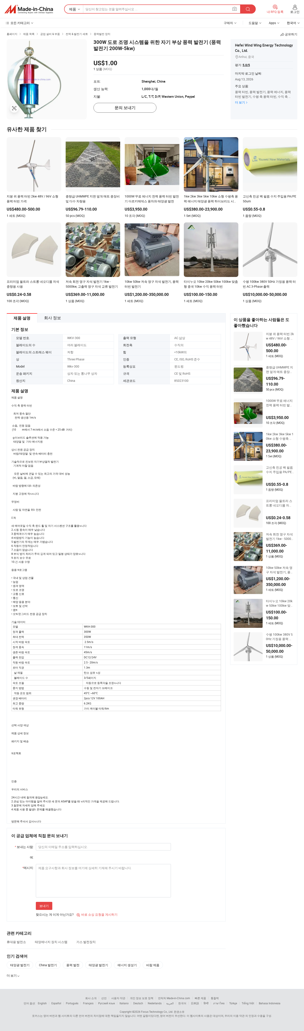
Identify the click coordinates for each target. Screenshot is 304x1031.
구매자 (228, 23)
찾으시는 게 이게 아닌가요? (55, 914)
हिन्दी (206, 1003)
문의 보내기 (125, 107)
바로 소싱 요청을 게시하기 (97, 914)
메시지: (28, 868)
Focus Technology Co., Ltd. (157, 1011)
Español (56, 1003)
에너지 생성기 (127, 965)
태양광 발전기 (20, 965)
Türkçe (233, 1003)
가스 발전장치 (86, 942)
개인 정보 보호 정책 (141, 998)
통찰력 (215, 998)
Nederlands (155, 1003)
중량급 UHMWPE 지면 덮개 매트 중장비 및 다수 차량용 (279, 369)
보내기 (44, 906)
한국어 (182, 1003)
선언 (104, 998)
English (42, 1003)
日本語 (195, 1003)
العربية (170, 1003)
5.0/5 (246, 65)
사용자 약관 (118, 998)
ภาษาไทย (219, 1003)
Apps (272, 23)
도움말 (253, 23)
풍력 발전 (72, 965)
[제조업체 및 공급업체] (28, 9)
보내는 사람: (24, 847)
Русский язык (106, 1003)
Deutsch (138, 1003)
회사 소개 (91, 998)
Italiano (124, 1003)
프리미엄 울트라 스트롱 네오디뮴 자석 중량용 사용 (279, 503)
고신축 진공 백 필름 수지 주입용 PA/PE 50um (279, 469)
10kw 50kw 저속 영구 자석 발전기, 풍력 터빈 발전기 (280, 569)
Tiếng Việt (248, 1003)
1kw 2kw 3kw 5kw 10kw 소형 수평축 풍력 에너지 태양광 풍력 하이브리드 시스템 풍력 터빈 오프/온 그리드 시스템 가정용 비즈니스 (280, 436)
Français (88, 1003)
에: (32, 857)
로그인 (295, 12)
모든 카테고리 (20, 23)
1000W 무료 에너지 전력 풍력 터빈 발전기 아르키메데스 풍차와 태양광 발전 (279, 403)
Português (72, 1003)
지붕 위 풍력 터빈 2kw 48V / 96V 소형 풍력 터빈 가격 (280, 336)
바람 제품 (152, 965)
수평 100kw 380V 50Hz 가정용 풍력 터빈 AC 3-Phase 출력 (279, 636)
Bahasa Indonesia (269, 1003)
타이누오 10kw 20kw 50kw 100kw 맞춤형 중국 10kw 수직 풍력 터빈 (280, 603)
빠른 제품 (200, 998)
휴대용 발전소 (16, 942)
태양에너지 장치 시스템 (51, 942)
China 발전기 (48, 965)
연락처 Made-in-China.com (174, 998)
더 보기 (240, 102)
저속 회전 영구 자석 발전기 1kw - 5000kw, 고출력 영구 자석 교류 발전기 (279, 536)
